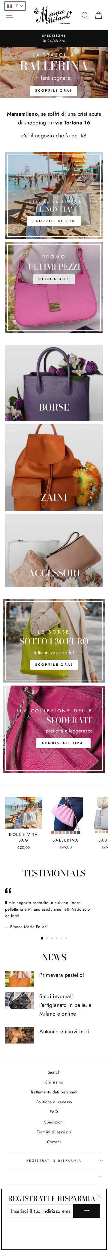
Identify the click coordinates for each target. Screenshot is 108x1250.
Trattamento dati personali (54, 1092)
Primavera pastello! (61, 975)
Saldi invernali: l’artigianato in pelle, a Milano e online (65, 1005)
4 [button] (57, 938)
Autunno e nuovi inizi (64, 1031)
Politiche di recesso (54, 1102)
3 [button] (52, 938)
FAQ (54, 1112)
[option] (54, 38)
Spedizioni (54, 1122)
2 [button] (62, 97)
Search (54, 1072)
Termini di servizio (54, 1132)
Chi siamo (54, 1082)
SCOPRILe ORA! (54, 664)
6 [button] (66, 938)
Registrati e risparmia (54, 1160)
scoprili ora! (53, 90)
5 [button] (62, 938)
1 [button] (46, 97)
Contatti (54, 1142)
